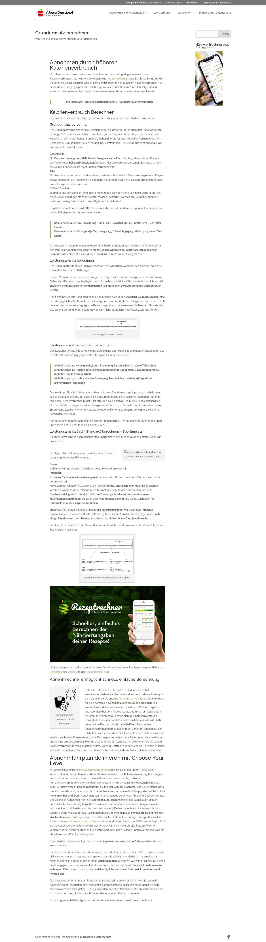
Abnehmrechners (129, 698)
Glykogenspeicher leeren (85, 821)
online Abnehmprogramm (91, 769)
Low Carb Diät (171, 3)
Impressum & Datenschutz (217, 3)
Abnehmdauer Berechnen (82, 38)
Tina (42, 38)
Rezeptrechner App (97, 671)
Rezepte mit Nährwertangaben (142, 3)
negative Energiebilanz (120, 78)
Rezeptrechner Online (62, 671)
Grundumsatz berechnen (62, 32)
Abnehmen (191, 3)
